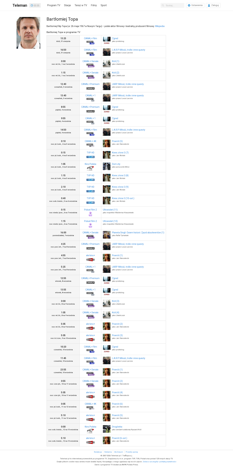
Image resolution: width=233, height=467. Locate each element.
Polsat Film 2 (90, 209)
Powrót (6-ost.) (119, 438)
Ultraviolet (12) (110, 221)
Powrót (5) (117, 141)
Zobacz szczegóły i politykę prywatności (159, 462)
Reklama (108, 452)
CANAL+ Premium (90, 84)
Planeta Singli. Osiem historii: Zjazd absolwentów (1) (138, 232)
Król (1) (115, 61)
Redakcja (98, 452)
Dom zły (116, 164)
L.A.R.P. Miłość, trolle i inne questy (128, 50)
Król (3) (115, 301)
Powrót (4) (117, 392)
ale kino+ (90, 255)
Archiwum (118, 452)
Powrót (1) (117, 255)
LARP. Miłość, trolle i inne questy (128, 84)
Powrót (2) (117, 324)
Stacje (67, 5)
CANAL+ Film (90, 38)
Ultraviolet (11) (110, 209)
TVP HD (90, 152)
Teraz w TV (81, 5)
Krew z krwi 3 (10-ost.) (123, 198)
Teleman (20, 5)
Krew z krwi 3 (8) (120, 175)
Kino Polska (90, 164)
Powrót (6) (117, 404)
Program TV (53, 5)
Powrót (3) (117, 335)
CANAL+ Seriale (90, 61)
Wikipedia (160, 26)
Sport (104, 5)
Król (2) (115, 72)
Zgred (115, 38)
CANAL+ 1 (90, 95)
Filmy (94, 5)
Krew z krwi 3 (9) (120, 187)
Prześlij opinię (132, 452)
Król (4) (115, 312)
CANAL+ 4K (90, 141)
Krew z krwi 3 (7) (120, 152)
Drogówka (117, 426)
